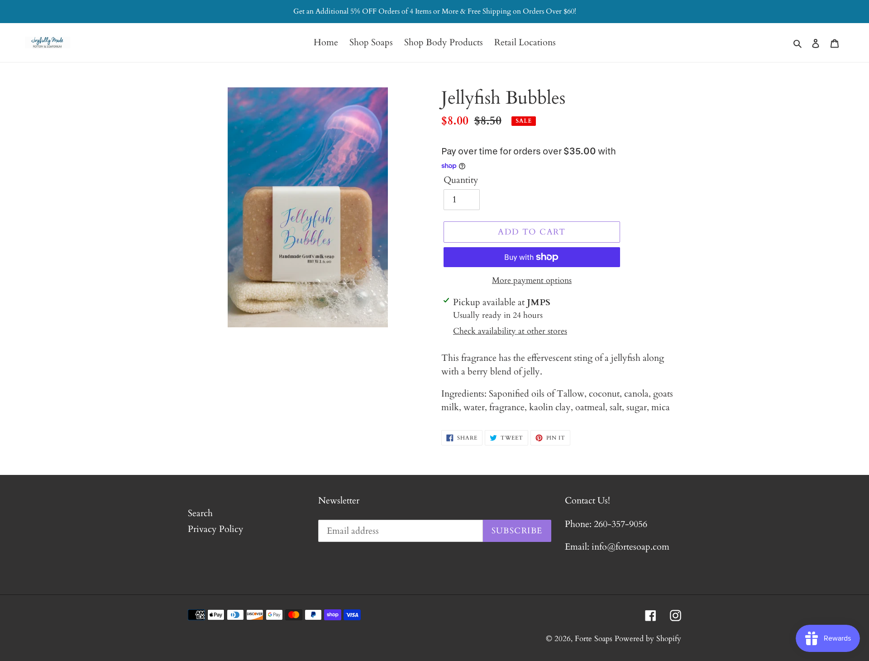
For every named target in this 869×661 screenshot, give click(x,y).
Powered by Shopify (648, 638)
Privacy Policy (216, 529)
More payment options (532, 280)
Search (200, 513)
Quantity (461, 180)
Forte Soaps (593, 638)
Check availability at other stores (510, 331)
